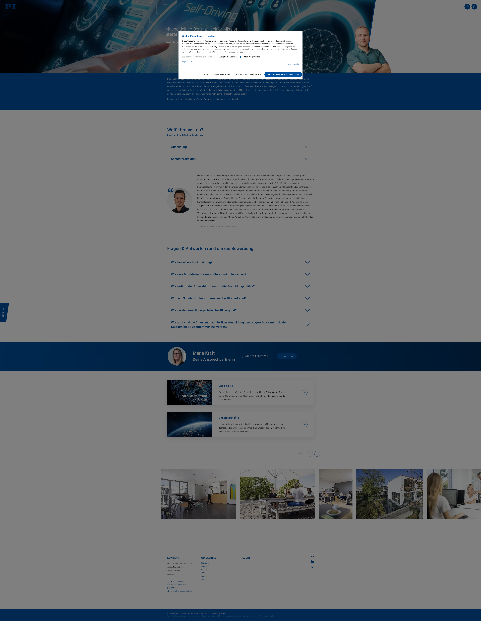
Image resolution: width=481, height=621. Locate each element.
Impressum (187, 61)
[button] (283, 74)
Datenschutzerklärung (248, 74)
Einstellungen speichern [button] (217, 74)
